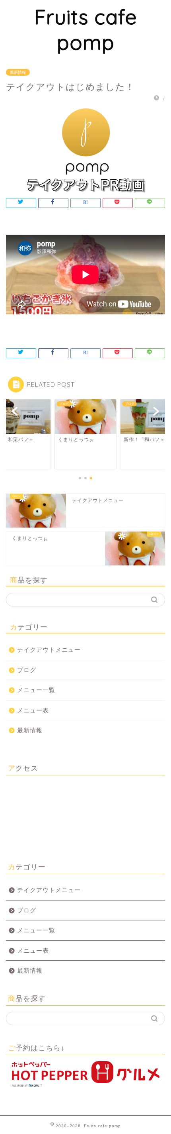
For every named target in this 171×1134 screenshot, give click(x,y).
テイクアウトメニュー (49, 649)
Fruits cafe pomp (85, 29)
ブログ (26, 670)
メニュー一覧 (36, 690)
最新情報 (18, 72)
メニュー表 (33, 710)
